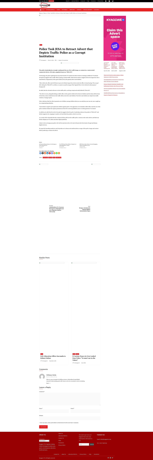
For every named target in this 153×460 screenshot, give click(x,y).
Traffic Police (58, 157)
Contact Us (83, 1)
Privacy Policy (100, 1)
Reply (47, 383)
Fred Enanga (45, 157)
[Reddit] (45, 153)
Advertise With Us (75, 1)
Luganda (96, 9)
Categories (41, 439)
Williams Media (51, 375)
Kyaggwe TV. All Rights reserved (47, 458)
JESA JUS (50, 157)
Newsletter (93, 1)
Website (41, 415)
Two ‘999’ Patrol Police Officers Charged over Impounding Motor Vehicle (67, 145)
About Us (67, 1)
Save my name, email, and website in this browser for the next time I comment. (59, 422)
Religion (77, 354)
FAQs (88, 1)
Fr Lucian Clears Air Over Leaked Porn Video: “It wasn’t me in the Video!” (84, 358)
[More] (59, 153)
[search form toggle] (113, 10)
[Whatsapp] (57, 153)
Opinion (79, 9)
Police (54, 157)
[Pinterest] (50, 153)
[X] (43, 153)
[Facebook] (40, 153)
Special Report (87, 9)
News (58, 9)
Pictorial (64, 9)
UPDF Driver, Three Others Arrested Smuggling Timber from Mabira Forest (88, 145)
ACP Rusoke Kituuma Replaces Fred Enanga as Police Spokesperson (107, 65)
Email (72, 408)
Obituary (72, 9)
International (50, 9)
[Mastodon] (52, 153)
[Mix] (54, 153)
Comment (42, 391)
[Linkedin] (47, 153)
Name (41, 408)
